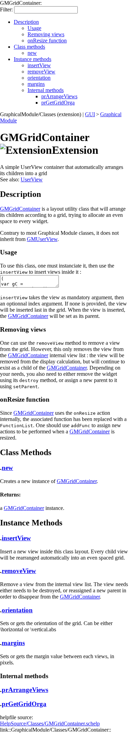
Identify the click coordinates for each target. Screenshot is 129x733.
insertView (39, 65)
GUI (90, 114)
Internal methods (46, 90)
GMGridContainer (20, 209)
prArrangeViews (59, 96)
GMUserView (42, 239)
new (32, 53)
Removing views (46, 34)
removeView (41, 71)
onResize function (47, 40)
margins (36, 84)
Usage (34, 28)
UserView (32, 179)
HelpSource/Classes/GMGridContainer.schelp (50, 723)
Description (26, 22)
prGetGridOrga (58, 103)
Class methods (29, 47)
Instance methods (32, 59)
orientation (39, 78)
